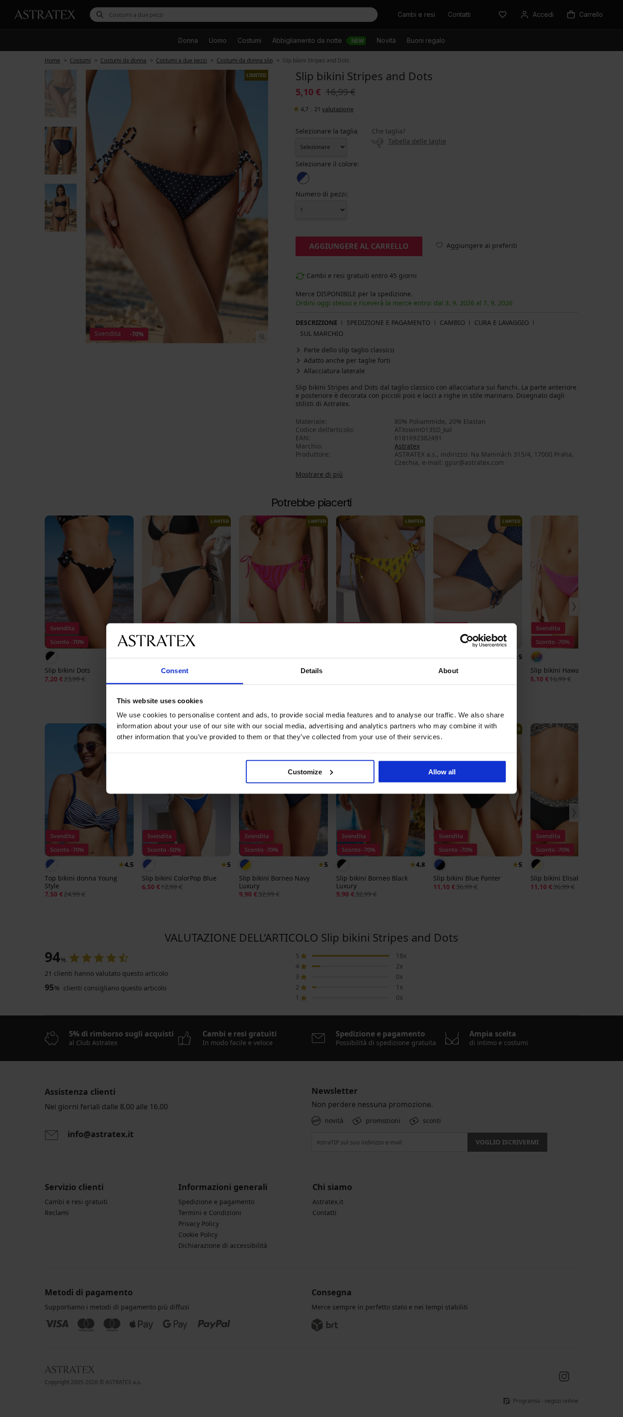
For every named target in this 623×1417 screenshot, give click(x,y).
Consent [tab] (174, 671)
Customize (305, 771)
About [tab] (448, 671)
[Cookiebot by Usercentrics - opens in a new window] (467, 640)
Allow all (442, 771)
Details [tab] (312, 671)
